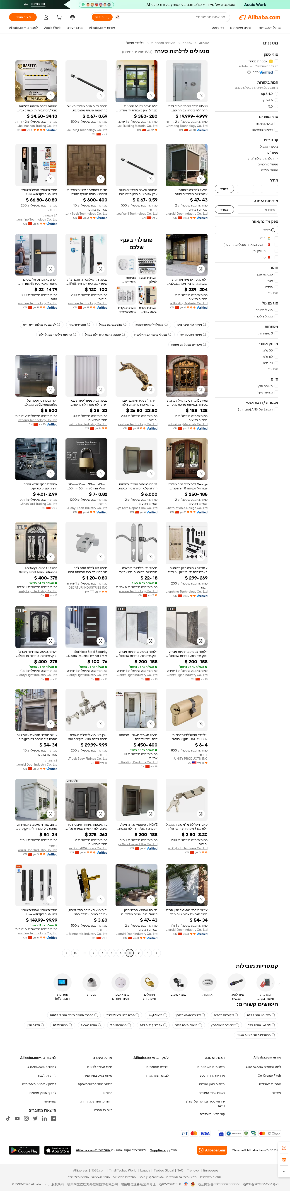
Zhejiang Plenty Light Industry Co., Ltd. (36, 591)
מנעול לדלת (60, 1025)
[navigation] (246, 498)
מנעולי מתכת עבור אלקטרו (150, 334)
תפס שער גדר (77, 324)
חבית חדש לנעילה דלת (120, 1015)
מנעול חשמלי (118, 1025)
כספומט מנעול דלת (259, 1015)
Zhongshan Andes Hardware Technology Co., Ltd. (136, 591)
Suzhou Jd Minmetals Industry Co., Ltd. (86, 934)
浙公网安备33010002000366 (219, 1184)
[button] (117, 17)
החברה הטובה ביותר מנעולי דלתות (71, 1015)
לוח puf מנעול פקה (259, 1025)
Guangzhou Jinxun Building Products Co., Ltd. (136, 762)
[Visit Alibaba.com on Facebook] (53, 1118)
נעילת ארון (33, 1025)
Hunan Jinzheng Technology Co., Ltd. (187, 126)
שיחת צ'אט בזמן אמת (98, 1075)
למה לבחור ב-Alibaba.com (263, 1067)
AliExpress (80, 1170)
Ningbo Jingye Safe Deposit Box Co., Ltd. (136, 508)
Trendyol (193, 1170)
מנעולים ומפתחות (163, 43)
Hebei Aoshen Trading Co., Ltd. (36, 126)
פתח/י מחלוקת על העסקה (95, 1084)
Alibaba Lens (256, 1150)
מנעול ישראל (89, 1025)
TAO (180, 1170)
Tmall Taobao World (122, 1170)
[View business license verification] (186, 1184)
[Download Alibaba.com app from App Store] (57, 1150)
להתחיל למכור (46, 1075)
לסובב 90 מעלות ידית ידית (39, 324)
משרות (276, 1093)
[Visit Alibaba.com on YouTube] (17, 1118)
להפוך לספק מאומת (42, 1093)
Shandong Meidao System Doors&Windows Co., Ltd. (86, 848)
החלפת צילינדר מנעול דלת (55, 334)
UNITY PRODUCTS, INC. (191, 758)
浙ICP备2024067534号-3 (260, 1184)
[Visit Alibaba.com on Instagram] (26, 1118)
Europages (210, 1170)
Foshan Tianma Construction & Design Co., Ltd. (187, 508)
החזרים (107, 1093)
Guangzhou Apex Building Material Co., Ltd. (136, 126)
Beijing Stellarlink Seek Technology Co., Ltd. (86, 213)
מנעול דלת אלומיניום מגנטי (254, 1035)
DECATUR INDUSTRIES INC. (87, 587)
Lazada (145, 1170)
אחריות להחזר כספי (212, 1075)
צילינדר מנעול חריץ (222, 1025)
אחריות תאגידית (270, 1084)
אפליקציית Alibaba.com (93, 1150)
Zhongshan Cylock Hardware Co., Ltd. (187, 848)
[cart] (58, 18)
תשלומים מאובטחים (211, 1067)
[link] (284, 1148)
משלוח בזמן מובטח (212, 1084)
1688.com (98, 1170)
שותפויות (50, 1101)
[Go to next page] (66, 953)
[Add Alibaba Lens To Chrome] (212, 1150)
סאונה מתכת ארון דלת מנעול (103, 334)
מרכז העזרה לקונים (99, 1067)
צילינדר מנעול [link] (135, 43)
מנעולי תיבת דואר (186, 1025)
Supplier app (160, 1150)
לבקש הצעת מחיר (157, 1075)
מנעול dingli (155, 1015)
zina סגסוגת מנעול (110, 324)
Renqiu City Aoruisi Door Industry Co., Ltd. (187, 213)
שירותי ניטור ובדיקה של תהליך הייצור (205, 1103)
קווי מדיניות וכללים (212, 1114)
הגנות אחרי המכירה (212, 1093)
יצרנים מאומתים (157, 1067)
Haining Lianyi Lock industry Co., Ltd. (86, 508)
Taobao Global (164, 1170)
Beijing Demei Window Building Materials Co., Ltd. (187, 424)
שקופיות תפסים (224, 1015)
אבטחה (187, 43)
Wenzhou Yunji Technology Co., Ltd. (86, 130)
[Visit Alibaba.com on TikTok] (8, 1118)
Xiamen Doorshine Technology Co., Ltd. (36, 219)
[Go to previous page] (157, 953)
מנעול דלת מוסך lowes (149, 324)
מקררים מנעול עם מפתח (186, 344)
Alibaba (204, 43)
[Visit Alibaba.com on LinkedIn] (44, 1118)
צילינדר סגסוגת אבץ (188, 1015)
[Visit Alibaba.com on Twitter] (35, 1118)
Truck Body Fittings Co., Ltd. (87, 758)
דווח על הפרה (103, 1110)
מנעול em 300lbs (191, 334)
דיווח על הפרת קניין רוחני (96, 1101)
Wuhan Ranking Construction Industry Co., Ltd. (86, 424)
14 (75, 953)
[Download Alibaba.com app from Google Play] (24, 1150)
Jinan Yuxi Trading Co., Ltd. (38, 504)
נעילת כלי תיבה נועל (189, 324)
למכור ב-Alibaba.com (41, 1067)
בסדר (224, 189)
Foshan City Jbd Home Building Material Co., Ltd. (187, 303)
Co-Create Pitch (269, 1075)
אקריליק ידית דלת (151, 1025)
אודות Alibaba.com (267, 1057)
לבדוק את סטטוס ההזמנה (39, 1084)
